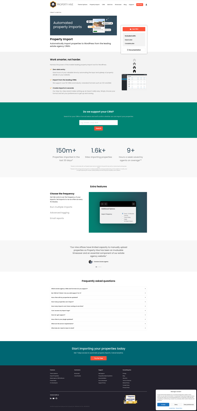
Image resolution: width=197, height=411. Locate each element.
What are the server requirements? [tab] (62, 324)
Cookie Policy (172, 408)
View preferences (189, 404)
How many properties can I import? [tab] (62, 302)
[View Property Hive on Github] (56, 398)
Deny (176, 404)
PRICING (139, 4)
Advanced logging (59, 212)
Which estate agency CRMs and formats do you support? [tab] (69, 289)
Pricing (124, 373)
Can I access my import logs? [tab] (60, 310)
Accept (163, 404)
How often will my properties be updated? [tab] (64, 297)
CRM (103, 4)
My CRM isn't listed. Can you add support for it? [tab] (66, 293)
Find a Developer (102, 380)
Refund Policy (126, 383)
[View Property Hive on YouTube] (53, 398)
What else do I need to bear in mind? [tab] (62, 328)
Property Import (95, 4)
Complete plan (129, 43)
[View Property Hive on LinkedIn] (50, 398)
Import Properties (54, 376)
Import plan (128, 40)
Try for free (98, 358)
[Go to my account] (146, 5)
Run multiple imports (61, 206)
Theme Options (82, 4)
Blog (125, 4)
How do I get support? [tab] (58, 315)
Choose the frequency (66, 197)
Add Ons (110, 4)
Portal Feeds (53, 380)
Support (131, 4)
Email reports (57, 218)
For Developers (54, 383)
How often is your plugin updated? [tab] (62, 319)
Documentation (134, 50)
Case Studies (77, 376)
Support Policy (102, 383)
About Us (125, 378)
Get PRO (135, 29)
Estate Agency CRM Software (57, 378)
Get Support (101, 373)
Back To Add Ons (56, 12)
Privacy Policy (179, 408)
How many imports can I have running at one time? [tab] (67, 306)
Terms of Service (127, 380)
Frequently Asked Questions (105, 376)
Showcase (118, 4)
